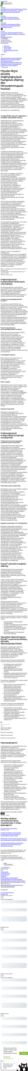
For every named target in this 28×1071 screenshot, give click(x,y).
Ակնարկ (6, 46)
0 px (2, 728)
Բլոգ (5, 51)
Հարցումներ (16, 59)
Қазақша (11, 892)
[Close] (2, 897)
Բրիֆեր (17, 62)
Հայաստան (4, 872)
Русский (3, 892)
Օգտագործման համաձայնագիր (11, 879)
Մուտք (10, 37)
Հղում (2, 885)
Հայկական (4, 894)
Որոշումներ (7, 47)
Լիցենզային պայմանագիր (9, 877)
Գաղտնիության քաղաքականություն (13, 880)
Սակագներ (7, 49)
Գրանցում (4, 37)
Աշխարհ (3, 876)
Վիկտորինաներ (9, 62)
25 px (9, 728)
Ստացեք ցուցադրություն (9, 828)
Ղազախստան (5, 873)
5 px (6, 728)
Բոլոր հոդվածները (11, 65)
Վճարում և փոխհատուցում (14, 885)
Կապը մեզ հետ (8, 864)
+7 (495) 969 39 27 (5, 867)
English (7, 892)
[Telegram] (4, 813)
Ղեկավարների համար (8, 58)
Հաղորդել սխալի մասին (7, 886)
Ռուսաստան (5, 875)
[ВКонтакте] (1, 813)
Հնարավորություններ (11, 50)
